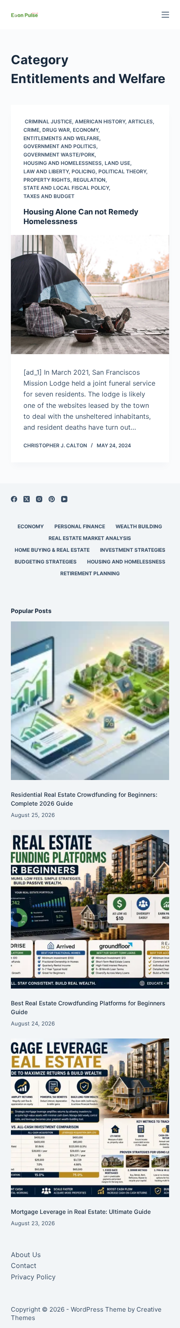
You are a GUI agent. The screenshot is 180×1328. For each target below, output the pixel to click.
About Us (26, 1254)
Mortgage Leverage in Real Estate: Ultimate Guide (81, 1211)
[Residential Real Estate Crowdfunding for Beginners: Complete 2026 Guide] (90, 700)
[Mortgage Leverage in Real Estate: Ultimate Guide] (90, 1117)
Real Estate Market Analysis (90, 538)
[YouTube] (64, 499)
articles (140, 121)
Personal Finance (79, 526)
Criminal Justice (47, 121)
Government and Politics (59, 146)
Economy (85, 130)
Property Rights (46, 180)
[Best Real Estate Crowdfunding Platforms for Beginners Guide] (90, 909)
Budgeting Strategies (46, 561)
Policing (83, 171)
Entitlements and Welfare (61, 138)
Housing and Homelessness (62, 163)
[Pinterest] (52, 499)
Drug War (56, 130)
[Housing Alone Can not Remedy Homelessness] (90, 294)
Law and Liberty (46, 171)
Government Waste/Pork (59, 154)
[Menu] (165, 14)
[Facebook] (14, 499)
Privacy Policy (33, 1277)
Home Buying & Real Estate (52, 550)
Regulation (89, 180)
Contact (23, 1265)
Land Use (117, 163)
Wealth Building (139, 526)
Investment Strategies (132, 550)
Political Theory (122, 171)
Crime (31, 130)
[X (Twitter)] (26, 499)
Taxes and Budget (49, 196)
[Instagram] (39, 499)
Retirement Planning (90, 573)
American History (100, 121)
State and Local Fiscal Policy (66, 188)
